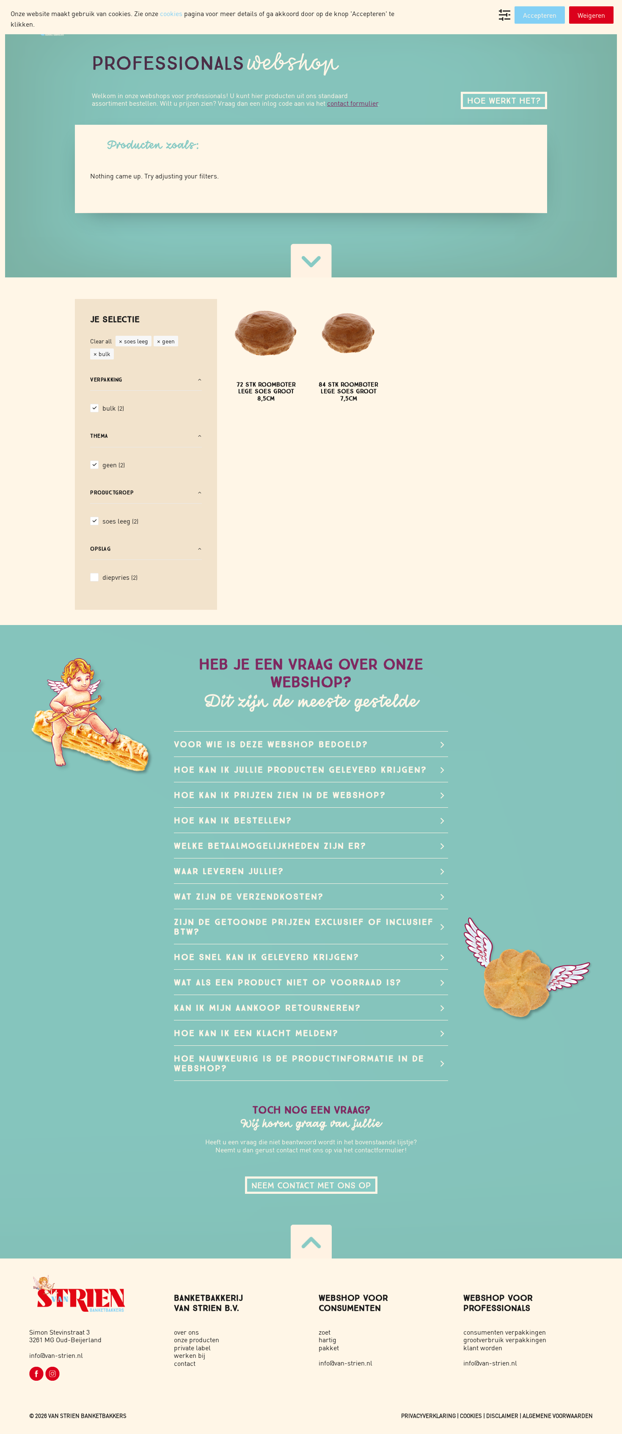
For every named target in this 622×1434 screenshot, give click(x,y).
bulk (104, 353)
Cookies (471, 1415)
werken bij (189, 1355)
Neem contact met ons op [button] (311, 1185)
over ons (186, 1331)
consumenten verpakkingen (504, 1331)
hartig (327, 1339)
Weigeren (591, 15)
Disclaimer (502, 1415)
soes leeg (136, 341)
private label (192, 1347)
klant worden (482, 1347)
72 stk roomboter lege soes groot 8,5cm (266, 391)
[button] (266, 332)
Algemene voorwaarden (558, 1415)
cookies (171, 13)
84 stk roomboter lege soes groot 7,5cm (348, 391)
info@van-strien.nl (56, 1355)
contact (184, 1363)
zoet (324, 1331)
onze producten (196, 1339)
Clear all (101, 341)
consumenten (350, 1308)
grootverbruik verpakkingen (504, 1339)
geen (168, 341)
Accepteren (539, 15)
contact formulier (352, 103)
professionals (496, 1308)
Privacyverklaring (428, 1415)
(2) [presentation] (121, 408)
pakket (329, 1347)
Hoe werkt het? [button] (504, 100)
